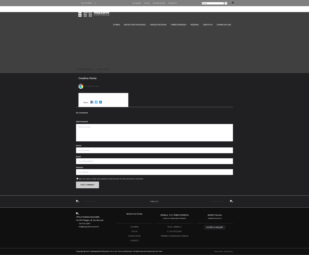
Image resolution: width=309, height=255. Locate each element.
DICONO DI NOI (159, 3)
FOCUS (147, 3)
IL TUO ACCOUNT (174, 231)
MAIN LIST (154, 201)
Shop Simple (90, 201)
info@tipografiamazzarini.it (89, 227)
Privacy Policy (218, 251)
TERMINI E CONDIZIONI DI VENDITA (174, 236)
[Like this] (123, 102)
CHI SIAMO (136, 3)
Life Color (158, 251)
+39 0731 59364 (86, 3)
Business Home (217, 201)
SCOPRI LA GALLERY (214, 227)
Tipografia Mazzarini (84, 69)
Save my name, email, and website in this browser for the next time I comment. (111, 179)
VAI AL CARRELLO (174, 227)
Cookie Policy (228, 251)
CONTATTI (172, 3)
